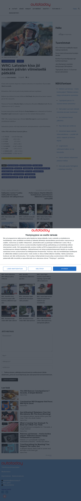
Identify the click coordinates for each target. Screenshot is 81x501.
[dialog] (40, 250)
